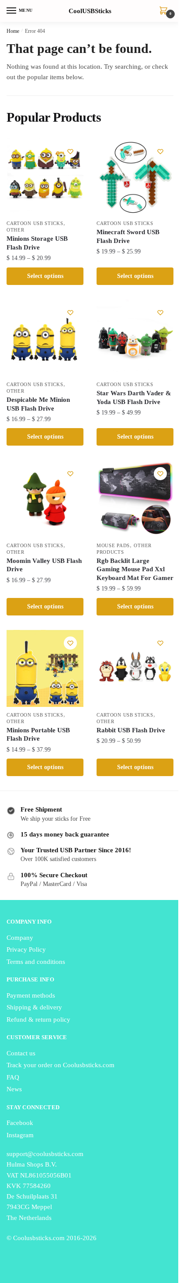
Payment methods (31, 995)
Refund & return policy (38, 1019)
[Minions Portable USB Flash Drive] (45, 668)
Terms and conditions (36, 961)
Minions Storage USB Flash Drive (37, 243)
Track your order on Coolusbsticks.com (60, 1065)
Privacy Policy (26, 949)
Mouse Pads (113, 545)
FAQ (13, 1077)
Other (15, 229)
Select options (45, 276)
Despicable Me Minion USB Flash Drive (38, 404)
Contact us (21, 1053)
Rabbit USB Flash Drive (131, 730)
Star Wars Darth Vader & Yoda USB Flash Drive (134, 397)
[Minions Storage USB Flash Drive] (45, 176)
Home (13, 31)
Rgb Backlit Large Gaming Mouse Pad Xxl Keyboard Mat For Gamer (135, 569)
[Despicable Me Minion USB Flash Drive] (45, 337)
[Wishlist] (70, 151)
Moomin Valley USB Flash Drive (44, 565)
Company (20, 937)
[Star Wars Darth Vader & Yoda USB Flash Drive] (135, 337)
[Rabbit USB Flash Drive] (135, 668)
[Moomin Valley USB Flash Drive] (45, 499)
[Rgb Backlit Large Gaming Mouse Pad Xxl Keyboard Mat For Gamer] (135, 499)
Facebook (20, 1122)
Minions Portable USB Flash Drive (38, 734)
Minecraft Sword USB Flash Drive (128, 236)
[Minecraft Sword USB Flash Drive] (135, 176)
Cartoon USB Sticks (35, 223)
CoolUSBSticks (90, 11)
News (14, 1089)
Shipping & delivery (34, 1007)
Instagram (20, 1135)
